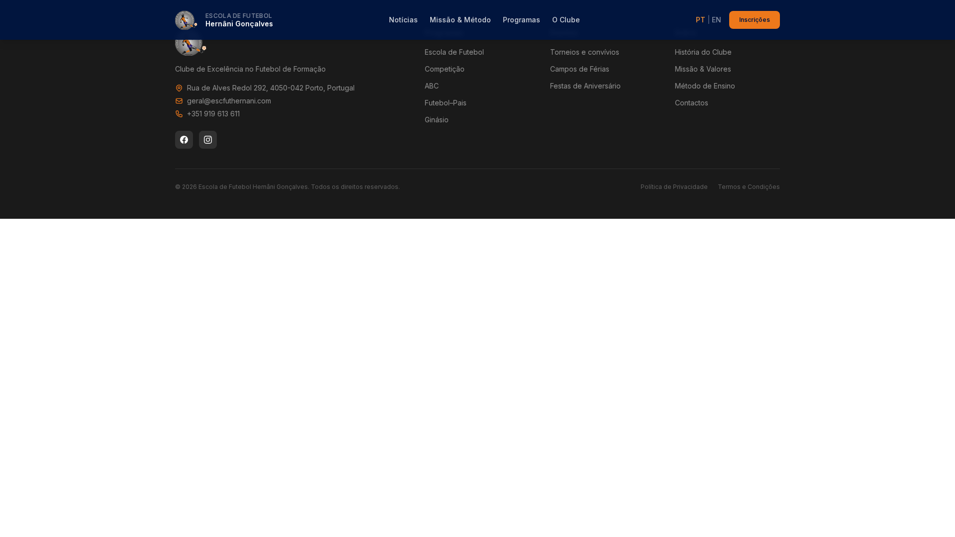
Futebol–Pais (446, 102)
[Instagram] (208, 140)
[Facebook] (184, 140)
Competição (445, 69)
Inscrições (754, 19)
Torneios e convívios (584, 52)
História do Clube (703, 52)
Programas (521, 19)
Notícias (403, 19)
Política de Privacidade (674, 186)
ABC (432, 86)
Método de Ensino (705, 86)
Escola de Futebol (454, 52)
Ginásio (437, 119)
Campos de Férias (579, 69)
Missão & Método (460, 19)
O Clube (566, 19)
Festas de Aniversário (585, 86)
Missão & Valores (703, 69)
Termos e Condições (749, 186)
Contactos (691, 102)
